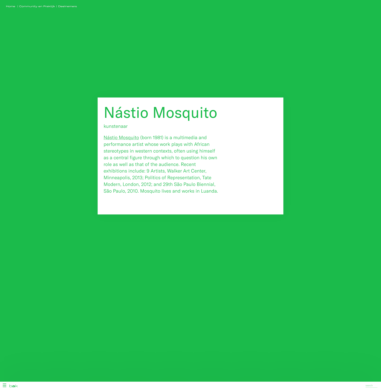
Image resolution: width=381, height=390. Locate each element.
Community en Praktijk (37, 6)
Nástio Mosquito (121, 137)
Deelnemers (67, 6)
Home (10, 6)
